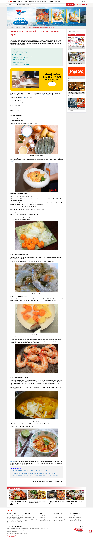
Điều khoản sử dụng (58, 516)
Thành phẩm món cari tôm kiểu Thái (20, 64)
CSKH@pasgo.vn (23, 530)
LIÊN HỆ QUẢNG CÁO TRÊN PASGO (21, 51)
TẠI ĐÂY (12, 161)
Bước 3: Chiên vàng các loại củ (20, 59)
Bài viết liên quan (14, 488)
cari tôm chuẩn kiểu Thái (43, 94)
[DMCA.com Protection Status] (77, 531)
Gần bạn (14, 1)
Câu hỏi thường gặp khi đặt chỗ (31, 519)
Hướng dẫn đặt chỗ (29, 517)
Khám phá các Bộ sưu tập (44, 520)
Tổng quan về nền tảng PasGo (31, 516)
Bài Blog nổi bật (72, 34)
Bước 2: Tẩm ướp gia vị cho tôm (20, 57)
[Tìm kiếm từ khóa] (83, 32)
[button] (9, 495)
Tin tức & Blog (50, 1)
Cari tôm (12, 461)
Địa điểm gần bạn (43, 516)
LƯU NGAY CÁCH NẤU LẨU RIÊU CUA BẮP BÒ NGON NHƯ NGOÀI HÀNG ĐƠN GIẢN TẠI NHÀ (35, 473)
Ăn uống (25, 1)
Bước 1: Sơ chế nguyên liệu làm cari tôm (22, 56)
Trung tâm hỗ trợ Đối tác (74, 516)
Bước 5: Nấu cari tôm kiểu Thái (20, 62)
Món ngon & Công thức (20, 27)
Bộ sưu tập (20, 1)
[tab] (44, 25)
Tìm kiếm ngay (42, 517)
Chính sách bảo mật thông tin (60, 519)
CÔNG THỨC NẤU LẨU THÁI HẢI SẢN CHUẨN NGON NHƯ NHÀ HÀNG (29, 470)
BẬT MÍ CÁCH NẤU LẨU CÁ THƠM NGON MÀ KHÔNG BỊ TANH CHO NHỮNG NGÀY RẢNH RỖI (35, 475)
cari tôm (23, 97)
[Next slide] (85, 17)
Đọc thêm (52, 84)
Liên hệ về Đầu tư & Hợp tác (75, 520)
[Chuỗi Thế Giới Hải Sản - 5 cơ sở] (46, 16)
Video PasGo (57, 1)
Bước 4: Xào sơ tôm (17, 61)
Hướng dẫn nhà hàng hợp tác (75, 517)
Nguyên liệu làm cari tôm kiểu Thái (20, 52)
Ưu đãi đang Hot (43, 519)
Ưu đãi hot (39, 1)
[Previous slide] (8, 17)
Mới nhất (44, 1)
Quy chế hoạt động (58, 517)
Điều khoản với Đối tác (58, 520)
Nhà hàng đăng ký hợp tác (75, 519)
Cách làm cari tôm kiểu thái (18, 54)
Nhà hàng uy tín (32, 1)
